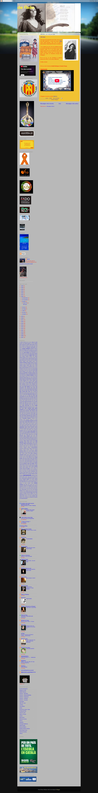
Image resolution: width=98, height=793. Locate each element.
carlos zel (21, 372)
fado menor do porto (27, 406)
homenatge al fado (32, 428)
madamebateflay (34, 447)
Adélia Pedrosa (23, 691)
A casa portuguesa (24, 688)
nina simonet (31, 467)
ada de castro (28, 342)
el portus (26, 382)
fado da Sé (21, 394)
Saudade (21, 485)
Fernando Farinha (23, 420)
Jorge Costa (28, 434)
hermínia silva (26, 428)
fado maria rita (32, 404)
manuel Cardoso (26, 449)
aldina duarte (32, 344)
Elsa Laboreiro (22, 384)
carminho (25, 372)
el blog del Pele (23, 711)
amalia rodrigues (54, 99)
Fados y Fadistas (25, 594)
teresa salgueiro (25, 490)
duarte (24, 381)
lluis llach (21, 444)
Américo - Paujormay (24, 696)
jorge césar (24, 434)
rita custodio (32, 479)
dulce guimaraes (29, 381)
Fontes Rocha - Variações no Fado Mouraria (29, 588)
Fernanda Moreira (26, 418)
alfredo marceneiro (31, 347)
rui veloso (25, 483)
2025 (22, 287)
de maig (24, 308)
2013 (22, 326)
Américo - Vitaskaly (24, 698)
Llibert (34, 443)
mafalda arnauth (32, 448)
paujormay (33, 471)
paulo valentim (35, 472)
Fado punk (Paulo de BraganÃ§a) (27, 518)
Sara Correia (35, 484)
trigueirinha (22, 494)
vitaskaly (33, 495)
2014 (22, 325)
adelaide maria (22, 343)
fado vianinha (33, 415)
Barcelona (21, 366)
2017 (22, 319)
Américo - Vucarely (24, 699)
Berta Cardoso (22, 367)
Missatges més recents (47, 103)
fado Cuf (32, 391)
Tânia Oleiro (24, 489)
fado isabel (34, 397)
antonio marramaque (29, 357)
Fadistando (23, 537)
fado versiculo (27, 415)
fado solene (22, 413)
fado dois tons (25, 395)
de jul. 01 (25, 302)
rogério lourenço (34, 480)
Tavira (34, 489)
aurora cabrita (34, 365)
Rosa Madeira (28, 481)
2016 (22, 321)
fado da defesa (24, 392)
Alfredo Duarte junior (23, 347)
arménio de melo (23, 363)
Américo (35, 348)
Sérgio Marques (34, 485)
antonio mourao (25, 358)
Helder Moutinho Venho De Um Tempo (30, 548)
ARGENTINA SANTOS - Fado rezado (31, 570)
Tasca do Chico (29, 489)
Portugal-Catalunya (24, 723)
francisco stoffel (24, 424)
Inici (60, 103)
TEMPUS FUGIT (24, 559)
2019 (22, 316)
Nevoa (21, 720)
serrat (21, 487)
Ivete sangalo (27, 430)
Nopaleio (21, 722)
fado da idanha (29, 392)
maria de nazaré (26, 457)
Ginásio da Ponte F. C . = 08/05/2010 (28, 657)
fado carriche (30, 390)
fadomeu (55, 96)
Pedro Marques (32, 473)
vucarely (26, 497)
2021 (22, 294)
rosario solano (33, 481)
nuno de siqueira (33, 468)
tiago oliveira (33, 492)
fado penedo (26, 409)
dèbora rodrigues (29, 380)
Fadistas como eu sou (26, 568)
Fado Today (23, 577)
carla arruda (35, 368)
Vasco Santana (34, 494)
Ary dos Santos (34, 363)
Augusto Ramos (23, 365)
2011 (22, 330)
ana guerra (23, 351)
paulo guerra (25, 472)
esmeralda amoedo (25, 385)
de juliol (24, 301)
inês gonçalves (34, 429)
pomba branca (22, 476)
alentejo (36, 344)
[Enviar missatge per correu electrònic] (61, 98)
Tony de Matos (30, 493)
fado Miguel (22, 408)
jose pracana (33, 439)
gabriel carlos (29, 424)
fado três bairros (25, 414)
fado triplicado (31, 414)
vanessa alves (29, 494)
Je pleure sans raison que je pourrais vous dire (27, 504)
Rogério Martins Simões (25, 728)
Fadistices (23, 660)
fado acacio (22, 386)
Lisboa (21, 715)
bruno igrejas (35, 367)
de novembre (25, 299)
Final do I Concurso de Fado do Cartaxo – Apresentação (27, 635)
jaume (28, 259)
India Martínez (29, 429)
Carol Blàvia (22, 706)
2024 (22, 289)
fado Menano (32, 405)
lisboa (25, 443)
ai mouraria (32, 343)
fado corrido (22, 391)
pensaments (27, 475)
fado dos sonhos (32, 395)
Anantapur (22, 701)
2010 (22, 332)
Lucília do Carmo (32, 444)
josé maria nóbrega (27, 439)
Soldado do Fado (25, 620)
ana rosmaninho (33, 352)
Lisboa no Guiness (25, 555)
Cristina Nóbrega (23, 380)
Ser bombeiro (23, 522)
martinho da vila (31, 462)
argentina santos (30, 362)
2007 (22, 337)
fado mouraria (28, 408)
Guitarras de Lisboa (25, 647)
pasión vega (22, 471)
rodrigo (24, 480)
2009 (22, 333)
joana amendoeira (31, 432)
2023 (22, 291)
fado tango (33, 413)
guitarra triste (35, 425)
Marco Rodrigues (34, 453)
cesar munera (22, 376)
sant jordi (25, 484)
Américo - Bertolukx (24, 693)
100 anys (42, 37)
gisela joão (24, 425)
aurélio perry (29, 365)
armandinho (35, 362)
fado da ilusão (35, 392)
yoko (29, 497)
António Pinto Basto (27, 360)
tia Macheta (28, 492)
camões (21, 704)
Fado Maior (29, 401)
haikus (26, 427)
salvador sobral (30, 483)
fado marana (33, 401)
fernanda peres (34, 418)
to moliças (25, 493)
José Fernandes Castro (27, 437)
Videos (21, 733)
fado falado (27, 396)
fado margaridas (25, 404)
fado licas (29, 400)
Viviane (23, 497)
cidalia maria (26, 377)
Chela (21, 707)
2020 (22, 296)
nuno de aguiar (26, 468)
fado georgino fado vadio (27, 397)
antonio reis (32, 360)
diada (34, 380)
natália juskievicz (32, 464)
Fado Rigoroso (32, 410)
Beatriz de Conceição (27, 366)
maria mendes (22, 459)
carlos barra (26, 370)
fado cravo (28, 391)
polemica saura (34, 475)
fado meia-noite (25, 405)
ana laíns (26, 351)
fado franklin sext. (32, 396)
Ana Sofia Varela (28, 353)
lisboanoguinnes (30, 443)
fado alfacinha (27, 387)
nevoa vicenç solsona (24, 467)
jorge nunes (33, 435)
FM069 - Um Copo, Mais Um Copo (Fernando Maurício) (27, 662)
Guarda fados (24, 546)
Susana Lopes (24, 638)
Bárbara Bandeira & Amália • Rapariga (28, 505)
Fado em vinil (22, 712)
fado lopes (33, 400)
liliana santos (32, 442)
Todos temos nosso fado (26, 517)
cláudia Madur (35, 377)
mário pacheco (30, 461)
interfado (21, 430)
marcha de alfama (27, 452)
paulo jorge (30, 472)
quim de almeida (33, 476)
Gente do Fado (24, 585)
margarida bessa (23, 454)
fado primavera (32, 409)
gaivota (33, 424)
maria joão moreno (26, 458)
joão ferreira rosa (25, 433)
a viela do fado (23, 342)
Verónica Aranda (23, 731)
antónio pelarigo (31, 358)
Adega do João (23, 690)
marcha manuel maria (26, 453)
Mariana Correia (23, 719)
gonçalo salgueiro (29, 425)
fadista (33, 385)
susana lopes (35, 488)
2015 (22, 323)
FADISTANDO (29, 598)
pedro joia (27, 473)
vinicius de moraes (28, 495)
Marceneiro (22, 717)
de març (24, 312)
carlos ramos (34, 371)
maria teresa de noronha (29, 459)
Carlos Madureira (29, 371)
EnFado (33, 384)
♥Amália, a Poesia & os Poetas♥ (28, 606)
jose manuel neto (32, 438)
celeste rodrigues (30, 375)
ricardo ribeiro (26, 479)
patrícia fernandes (27, 471)
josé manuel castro (25, 438)
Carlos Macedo (22, 371)
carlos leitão (35, 370)
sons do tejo (26, 488)
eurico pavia (30, 385)
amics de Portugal (23, 349)
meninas (25, 463)
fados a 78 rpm (23, 714)
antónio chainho (25, 356)
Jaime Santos (32, 430)
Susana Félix (30, 488)
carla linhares (22, 370)
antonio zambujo (23, 362)
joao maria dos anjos (32, 433)
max (22, 463)
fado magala (24, 401)
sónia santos (22, 488)
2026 (22, 285)
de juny (24, 307)
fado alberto (27, 386)
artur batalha (28, 363)
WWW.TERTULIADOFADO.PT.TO (28, 672)
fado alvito (33, 387)
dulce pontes (34, 381)
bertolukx (27, 367)
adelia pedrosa (27, 343)
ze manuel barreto (23, 498)
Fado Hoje (23, 624)
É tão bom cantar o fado (25, 709)
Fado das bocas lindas (26, 529)
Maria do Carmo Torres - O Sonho (27, 621)
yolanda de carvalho (33, 497)
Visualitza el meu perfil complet (26, 263)
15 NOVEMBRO (29, 538)
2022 (22, 292)
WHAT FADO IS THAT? (30, 578)
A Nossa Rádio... (25, 508)
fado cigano (35, 390)
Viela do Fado (24, 615)
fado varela (22, 415)
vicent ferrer (22, 495)
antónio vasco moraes (27, 361)
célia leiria (35, 375)
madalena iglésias (27, 447)
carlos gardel (30, 370)
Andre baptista (34, 353)
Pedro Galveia (22, 473)
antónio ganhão (23, 357)
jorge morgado (27, 435)
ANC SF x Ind (22, 703)
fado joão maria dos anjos (26, 399)
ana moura (26, 352)
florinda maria (28, 423)
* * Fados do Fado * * (25, 521)
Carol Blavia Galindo (31, 372)
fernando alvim (22, 419)
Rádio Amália (22, 725)
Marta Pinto (27, 462)
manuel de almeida (33, 449)
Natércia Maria (25, 466)
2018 (22, 318)
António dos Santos (33, 356)
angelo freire (32, 355)
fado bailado (29, 389)
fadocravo (23, 597)
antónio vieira (35, 361)
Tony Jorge (35, 493)
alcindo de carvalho (25, 344)
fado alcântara (32, 386)
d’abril (23, 310)
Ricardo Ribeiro (23, 727)
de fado (25, 7)
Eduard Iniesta (22, 382)
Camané (21, 368)
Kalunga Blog (24, 525)
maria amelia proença (31, 454)
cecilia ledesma (23, 375)
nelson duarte (31, 466)
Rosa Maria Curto (23, 730)
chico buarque (32, 376)
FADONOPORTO (24, 656)
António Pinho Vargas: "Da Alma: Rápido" (30, 510)
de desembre (25, 297)
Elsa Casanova (34, 382)
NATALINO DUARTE (30, 648)
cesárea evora (27, 376)
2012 (22, 328)
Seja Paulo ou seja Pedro (31, 607)
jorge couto (33, 434)
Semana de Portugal (27, 485)
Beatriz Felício (34, 366)
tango (20, 489)
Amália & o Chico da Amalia (26, 556)
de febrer (24, 314)
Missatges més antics (72, 103)
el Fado (22, 633)
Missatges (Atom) (50, 106)
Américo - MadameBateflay (25, 695)
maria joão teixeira (33, 458)
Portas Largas (27, 476)
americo (32, 348)
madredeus (21, 448)
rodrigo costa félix (29, 480)
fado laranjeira (25, 400)
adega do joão (34, 342)
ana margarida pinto (32, 351)
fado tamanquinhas (27, 413)
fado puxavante (26, 410)
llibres (36, 443)
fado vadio (35, 414)
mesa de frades (30, 463)
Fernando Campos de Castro (31, 419)
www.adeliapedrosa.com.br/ (27, 670)
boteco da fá (31, 367)
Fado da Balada (24, 667)
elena (30, 382)
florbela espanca (22, 423)
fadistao (36, 385)
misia (23, 464)
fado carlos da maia (23, 390)
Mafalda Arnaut (26, 448)
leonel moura (26, 442)
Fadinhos (23, 665)
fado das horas (31, 394)
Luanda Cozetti (26, 444)
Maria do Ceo (31, 457)
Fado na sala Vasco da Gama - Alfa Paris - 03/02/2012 (30, 641)
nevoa (35, 466)
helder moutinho (31, 427)
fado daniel (26, 394)
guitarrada (22, 427)
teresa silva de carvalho (33, 490)
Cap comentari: (56, 98)
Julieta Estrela (26, 440)
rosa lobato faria (23, 481)
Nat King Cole (27, 464)
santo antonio (30, 484)
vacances (25, 494)
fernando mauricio (30, 420)
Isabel (24, 430)
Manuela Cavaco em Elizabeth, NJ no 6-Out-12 (30, 627)
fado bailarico (34, 389)
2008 (22, 335)
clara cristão (31, 377)
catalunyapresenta (32, 373)
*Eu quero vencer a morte (31, 530)
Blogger (58, 789)
